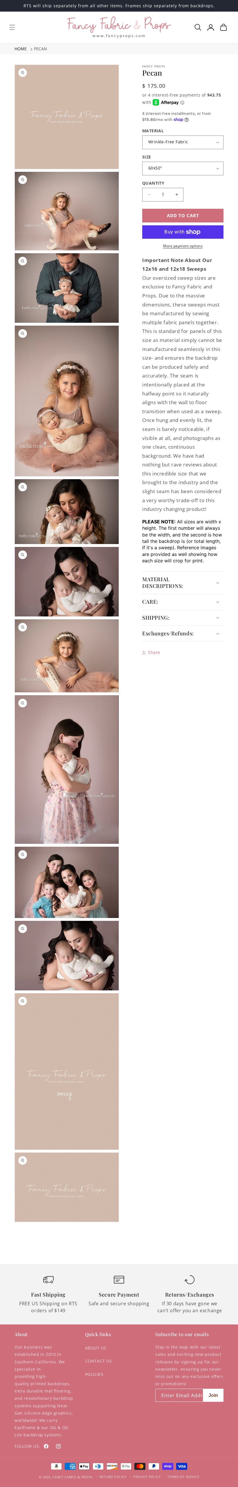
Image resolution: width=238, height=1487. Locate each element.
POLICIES (94, 1374)
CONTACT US (98, 1361)
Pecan (40, 48)
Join (213, 1395)
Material (153, 130)
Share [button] (154, 652)
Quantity (153, 183)
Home (21, 48)
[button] (12, 27)
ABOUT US (96, 1348)
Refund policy (113, 1476)
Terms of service (183, 1476)
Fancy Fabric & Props (73, 1477)
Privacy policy (147, 1476)
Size (146, 157)
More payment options (183, 245)
